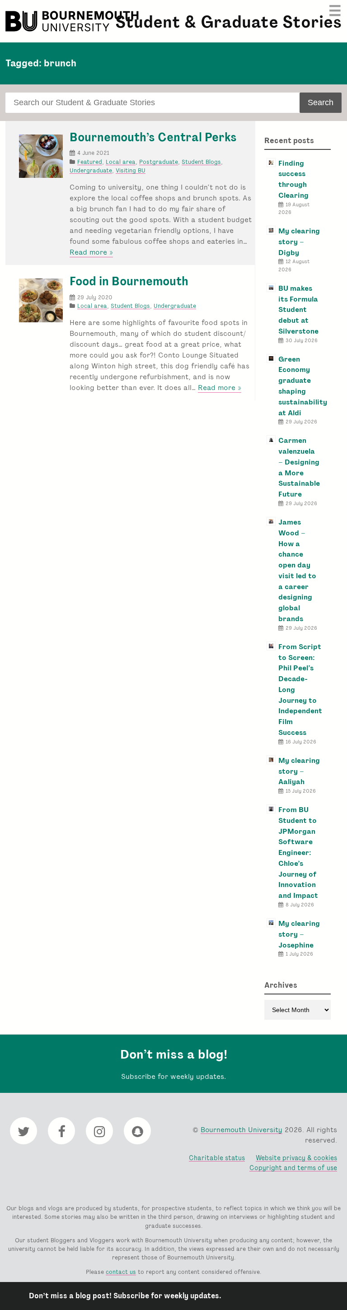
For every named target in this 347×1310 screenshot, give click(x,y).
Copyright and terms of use (293, 1167)
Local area (121, 162)
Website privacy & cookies (296, 1157)
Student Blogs (201, 162)
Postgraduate (158, 162)
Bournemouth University (73, 21)
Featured (89, 162)
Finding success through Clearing (293, 179)
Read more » (91, 252)
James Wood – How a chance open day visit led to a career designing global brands (297, 570)
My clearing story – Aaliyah (299, 771)
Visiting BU (130, 170)
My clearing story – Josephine (299, 934)
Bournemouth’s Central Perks (153, 137)
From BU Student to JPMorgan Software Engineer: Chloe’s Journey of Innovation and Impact (298, 852)
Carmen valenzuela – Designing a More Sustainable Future (299, 467)
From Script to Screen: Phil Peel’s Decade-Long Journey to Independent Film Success (300, 689)
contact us (121, 1272)
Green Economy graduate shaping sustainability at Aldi (302, 386)
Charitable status (217, 1157)
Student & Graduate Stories (228, 22)
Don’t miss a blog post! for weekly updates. (125, 1296)
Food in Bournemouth (129, 281)
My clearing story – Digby (299, 241)
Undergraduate (91, 170)
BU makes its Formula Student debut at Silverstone (298, 309)
